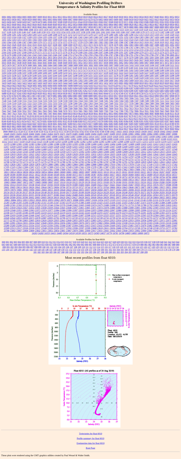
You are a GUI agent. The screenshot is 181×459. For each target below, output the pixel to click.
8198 (55, 119)
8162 (100, 116)
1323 (9, 37)
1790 (50, 50)
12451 (137, 147)
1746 (24, 47)
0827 (156, 24)
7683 (85, 111)
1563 (4, 42)
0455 (4, 22)
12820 (149, 162)
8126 (19, 116)
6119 (110, 85)
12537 (168, 149)
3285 (162, 57)
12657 (75, 157)
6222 (156, 85)
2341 (29, 55)
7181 (106, 101)
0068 (75, 19)
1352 (126, 37)
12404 (112, 144)
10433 (125, 131)
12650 (31, 157)
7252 (50, 103)
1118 (136, 29)
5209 (60, 73)
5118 (24, 68)
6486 (177, 91)
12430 (69, 147)
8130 (34, 116)
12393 (69, 144)
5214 (85, 73)
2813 (4, 57)
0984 (21, 29)
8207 (95, 119)
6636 (65, 93)
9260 (146, 126)
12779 (56, 162)
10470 (56, 134)
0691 (95, 24)
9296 (24, 129)
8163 (106, 116)
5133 (95, 68)
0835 (19, 27)
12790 (118, 162)
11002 (60, 136)
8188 (19, 119)
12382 (25, 144)
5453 (111, 83)
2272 (151, 52)
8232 (167, 119)
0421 (146, 19)
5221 (116, 73)
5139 (125, 68)
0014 (65, 17)
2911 (65, 57)
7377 (126, 103)
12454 (156, 147)
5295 (167, 75)
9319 (90, 129)
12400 (94, 144)
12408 (131, 144)
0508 (60, 22)
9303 (45, 129)
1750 (44, 47)
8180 (172, 116)
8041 (96, 113)
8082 (141, 113)
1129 (14, 32)
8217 (146, 119)
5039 (24, 63)
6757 (177, 93)
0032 (131, 17)
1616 (146, 42)
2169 (29, 52)
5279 (121, 75)
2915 (85, 57)
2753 (70, 55)
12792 (131, 162)
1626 (14, 45)
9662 (177, 129)
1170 (142, 32)
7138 (172, 98)
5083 (45, 65)
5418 (177, 80)
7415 (14, 106)
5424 (29, 83)
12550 (38, 152)
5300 (4, 78)
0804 (111, 24)
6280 (55, 88)
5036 (9, 63)
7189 (146, 101)
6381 (95, 91)
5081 (35, 65)
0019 (85, 17)
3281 (141, 57)
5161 (24, 70)
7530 (80, 106)
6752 (151, 93)
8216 (141, 119)
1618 (156, 42)
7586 (24, 108)
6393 (121, 91)
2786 (106, 55)
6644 (106, 93)
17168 (162, 164)
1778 (167, 47)
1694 (4, 47)
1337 (55, 37)
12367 (114, 141)
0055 (9, 19)
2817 (24, 57)
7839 (156, 111)
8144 (65, 116)
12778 (50, 162)
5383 (39, 80)
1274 (80, 35)
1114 (117, 29)
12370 (132, 141)
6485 (172, 91)
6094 (50, 85)
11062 (158, 136)
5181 (126, 70)
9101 (116, 126)
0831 (177, 24)
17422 (125, 167)
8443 (24, 124)
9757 (61, 131)
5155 (171, 68)
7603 (85, 108)
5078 (19, 65)
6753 (156, 93)
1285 (126, 35)
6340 (24, 91)
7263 (90, 103)
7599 (70, 108)
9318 (85, 129)
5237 (19, 75)
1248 (50, 35)
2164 (4, 52)
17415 (118, 167)
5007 (45, 60)
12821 (156, 162)
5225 (136, 73)
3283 (151, 57)
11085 (43, 139)
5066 (141, 63)
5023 (121, 60)
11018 (103, 136)
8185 (14, 119)
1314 (146, 35)
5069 (156, 63)
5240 (34, 75)
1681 (121, 45)
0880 (131, 27)
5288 (162, 75)
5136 (110, 68)
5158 (9, 70)
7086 (101, 98)
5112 (177, 65)
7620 (156, 108)
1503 (39, 40)
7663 (44, 111)
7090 (116, 98)
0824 (151, 24)
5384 (45, 80)
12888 (93, 164)
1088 (77, 29)
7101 (136, 98)
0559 (85, 22)
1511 (65, 40)
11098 (103, 139)
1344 (85, 37)
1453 (14, 40)
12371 (139, 141)
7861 (4, 113)
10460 (31, 134)
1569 (34, 42)
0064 (55, 19)
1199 (4, 35)
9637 (126, 129)
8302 (60, 121)
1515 (85, 40)
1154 (63, 32)
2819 (34, 57)
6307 (131, 88)
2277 (177, 52)
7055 (24, 98)
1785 (24, 50)
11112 (4, 141)
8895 (24, 126)
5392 (80, 80)
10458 (25, 134)
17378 (93, 167)
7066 (34, 98)
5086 (60, 65)
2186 (95, 52)
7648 (14, 111)
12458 (6, 149)
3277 (121, 57)
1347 (100, 37)
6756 (172, 93)
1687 (151, 45)
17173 (168, 164)
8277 (34, 121)
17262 (19, 167)
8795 (177, 124)
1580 (90, 42)
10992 (23, 136)
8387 (131, 121)
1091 (92, 29)
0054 (4, 19)
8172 (136, 116)
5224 (131, 73)
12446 (106, 147)
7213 (172, 101)
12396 (81, 144)
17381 (100, 167)
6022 (177, 83)
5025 (131, 60)
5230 (162, 73)
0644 (34, 24)
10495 (100, 134)
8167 (126, 116)
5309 (50, 78)
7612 (126, 108)
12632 (93, 154)
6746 (121, 93)
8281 (44, 121)
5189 (162, 70)
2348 (65, 55)
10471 (62, 134)
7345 (106, 103)
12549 (31, 152)
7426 (29, 106)
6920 (131, 96)
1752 (55, 47)
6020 (167, 83)
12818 (137, 162)
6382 (100, 91)
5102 (131, 65)
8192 (29, 119)
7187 (136, 101)
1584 (111, 42)
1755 (70, 47)
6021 (172, 83)
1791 (55, 50)
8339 (70, 121)
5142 (141, 68)
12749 (118, 159)
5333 (162, 78)
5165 (44, 70)
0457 (14, 22)
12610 (131, 152)
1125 (171, 29)
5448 (85, 83)
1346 (95, 37)
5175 (95, 70)
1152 (53, 32)
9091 (85, 126)
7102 (141, 98)
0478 (34, 22)
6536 (9, 93)
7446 (44, 106)
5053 (85, 63)
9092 (90, 126)
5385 (50, 80)
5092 (91, 65)
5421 (14, 83)
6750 (141, 93)
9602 (100, 129)
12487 (137, 149)
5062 (121, 63)
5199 (34, 73)
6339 (19, 91)
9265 (156, 126)
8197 (50, 119)
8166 (121, 116)
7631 (167, 108)
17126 (137, 164)
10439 (156, 131)
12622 (31, 154)
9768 (107, 131)
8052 (106, 113)
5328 (136, 78)
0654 (75, 24)
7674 (75, 111)
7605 (95, 108)
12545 (25, 152)
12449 (125, 147)
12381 (19, 144)
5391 (75, 80)
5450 (95, 83)
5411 (141, 80)
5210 (65, 73)
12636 (118, 154)
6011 (146, 83)
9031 (75, 126)
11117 (16, 141)
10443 (169, 131)
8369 (80, 121)
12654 (56, 157)
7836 (151, 111)
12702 (125, 157)
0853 (65, 27)
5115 (14, 68)
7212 (167, 101)
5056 (95, 63)
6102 (85, 85)
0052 (172, 17)
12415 (168, 144)
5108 (162, 65)
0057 (19, 19)
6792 (4, 96)
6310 (146, 88)
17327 (62, 167)
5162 (29, 70)
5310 (55, 78)
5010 (60, 60)
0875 (111, 27)
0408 (126, 19)
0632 (4, 24)
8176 (156, 116)
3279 (131, 57)
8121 (4, 116)
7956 (29, 113)
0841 (44, 27)
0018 (80, 17)
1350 (116, 37)
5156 (176, 68)
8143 (60, 116)
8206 (90, 119)
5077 (14, 65)
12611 (137, 152)
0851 (55, 27)
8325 (65, 121)
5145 (156, 68)
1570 (39, 42)
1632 (29, 45)
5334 (167, 78)
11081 (24, 139)
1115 (122, 29)
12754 (143, 159)
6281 (60, 88)
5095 (106, 65)
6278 (45, 88)
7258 (70, 103)
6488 (4, 93)
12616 (168, 152)
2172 (44, 52)
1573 (55, 42)
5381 (34, 80)
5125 (59, 68)
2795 (146, 55)
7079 (65, 98)
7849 (167, 111)
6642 (95, 93)
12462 (31, 149)
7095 (126, 98)
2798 (162, 55)
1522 (121, 40)
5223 (126, 73)
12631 (87, 154)
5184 (141, 70)
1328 (29, 37)
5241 (39, 75)
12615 (162, 152)
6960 (156, 96)
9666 (5, 131)
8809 (4, 126)
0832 (4, 27)
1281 (116, 35)
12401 (100, 144)
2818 (29, 57)
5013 (75, 60)
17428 (131, 167)
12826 (13, 164)
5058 (106, 63)
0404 (106, 19)
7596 (55, 108)
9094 (95, 126)
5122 (44, 68)
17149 (149, 164)
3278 (126, 57)
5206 (45, 73)
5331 (151, 78)
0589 (151, 22)
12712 (156, 157)
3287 (172, 57)
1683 (131, 45)
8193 (34, 119)
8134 (39, 116)
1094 (107, 29)
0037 (151, 17)
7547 (100, 106)
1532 (146, 40)
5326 (126, 78)
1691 (167, 45)
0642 (24, 24)
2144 (85, 50)
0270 (90, 19)
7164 (80, 101)
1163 (108, 32)
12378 (176, 141)
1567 (24, 42)
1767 (131, 47)
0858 (90, 27)
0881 (136, 27)
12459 (13, 149)
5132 (90, 68)
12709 (143, 157)
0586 (146, 22)
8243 (177, 119)
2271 (146, 52)
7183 (116, 101)
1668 (65, 45)
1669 (70, 45)
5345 (4, 80)
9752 (46, 131)
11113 (10, 141)
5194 (9, 73)
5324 (116, 78)
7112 (157, 98)
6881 (55, 96)
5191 (172, 70)
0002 (9, 17)
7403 (172, 103)
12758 (162, 159)
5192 (177, 70)
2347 (60, 55)
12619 (13, 154)
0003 (14, 17)
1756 (75, 47)
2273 (156, 52)
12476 (75, 149)
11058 (152, 136)
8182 (177, 116)
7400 (167, 103)
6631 (45, 93)
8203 (75, 119)
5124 (54, 68)
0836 (24, 27)
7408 (4, 106)
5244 (55, 75)
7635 (172, 108)
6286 (85, 88)
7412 (9, 106)
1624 (4, 45)
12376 (164, 141)
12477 (81, 149)
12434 (87, 147)
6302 (106, 88)
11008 (79, 136)
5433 (50, 83)
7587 (29, 108)
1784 (19, 50)
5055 (90, 63)
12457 (174, 147)
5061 (116, 63)
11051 (121, 136)
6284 (75, 88)
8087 (152, 113)
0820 (131, 24)
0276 (95, 19)
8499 (146, 124)
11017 (97, 136)
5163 (34, 70)
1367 (151, 37)
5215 (90, 73)
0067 (70, 19)
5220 (111, 73)
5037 (14, 63)
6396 (131, 91)
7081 (75, 98)
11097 (97, 139)
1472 (19, 40)
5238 (24, 75)
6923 (146, 96)
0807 (121, 24)
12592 (81, 152)
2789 (121, 55)
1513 (75, 40)
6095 (55, 85)
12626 (56, 154)
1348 (106, 37)
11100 (115, 139)
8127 (24, 116)
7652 (24, 111)
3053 (100, 57)
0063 (50, 19)
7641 (177, 108)
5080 (29, 65)
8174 (146, 116)
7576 (4, 108)
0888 (156, 27)
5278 (116, 75)
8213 (126, 119)
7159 (65, 101)
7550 (111, 106)
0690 (90, 24)
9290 (4, 129)
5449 (90, 83)
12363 (89, 141)
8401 (172, 121)
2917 (95, 57)
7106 (146, 98)
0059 (29, 19)
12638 (131, 154)
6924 (151, 96)
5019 (106, 60)
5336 (172, 78)
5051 (75, 63)
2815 (14, 57)
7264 (95, 103)
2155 (141, 50)
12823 (168, 162)
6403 (151, 91)
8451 (45, 124)
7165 (85, 101)
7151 (24, 101)
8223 (156, 119)
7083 (85, 98)
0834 (14, 27)
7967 (35, 113)
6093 (45, 85)
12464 (37, 149)
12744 (93, 159)
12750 (125, 159)
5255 (106, 75)
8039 (91, 113)
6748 (131, 93)
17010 (112, 164)
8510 (157, 124)
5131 (85, 68)
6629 (34, 93)
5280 (126, 75)
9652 (151, 129)
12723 (13, 159)
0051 (167, 17)
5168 (60, 70)
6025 (14, 85)
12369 (126, 141)
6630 (39, 93)
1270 (60, 35)
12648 (19, 157)
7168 (101, 101)
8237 (172, 119)
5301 (9, 78)
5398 (101, 80)
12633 (100, 154)
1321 (177, 35)
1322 (4, 37)
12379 (6, 144)
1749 (39, 47)
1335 (44, 37)
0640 (14, 24)
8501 (151, 124)
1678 (111, 45)
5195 (14, 73)
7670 (65, 111)
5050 (70, 63)
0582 (136, 22)
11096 (91, 139)
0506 (50, 22)
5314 (65, 78)
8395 (162, 121)
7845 (162, 111)
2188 (106, 52)
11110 (169, 139)
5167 (55, 70)
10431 (119, 131)
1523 (126, 40)
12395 (75, 144)
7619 (151, 108)
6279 (50, 88)
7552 (116, 106)
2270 (141, 52)
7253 (55, 103)
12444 (93, 147)
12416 (174, 144)
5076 (9, 65)
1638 (55, 45)
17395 (112, 167)
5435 (60, 83)
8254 (24, 121)
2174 (55, 52)
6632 (50, 93)
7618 (146, 108)
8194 (39, 119)
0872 (95, 27)
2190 (116, 52)
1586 (121, 42)
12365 (101, 141)
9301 (34, 129)
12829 (31, 164)
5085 (55, 65)
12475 (69, 149)
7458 (50, 106)
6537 (14, 93)
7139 (177, 98)
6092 (40, 85)
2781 (80, 55)
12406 (118, 144)
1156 (73, 32)
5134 (100, 68)
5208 (55, 73)
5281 (131, 75)
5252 (95, 75)
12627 (62, 154)
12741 (81, 159)
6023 (4, 85)
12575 (75, 152)
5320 (95, 78)
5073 (172, 63)
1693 (177, 45)
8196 (45, 119)
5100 (121, 65)
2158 (156, 50)
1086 (66, 29)
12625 (50, 154)
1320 (172, 35)
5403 (126, 80)
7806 (136, 111)
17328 (69, 167)
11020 (115, 136)
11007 (73, 136)
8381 (111, 121)
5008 (50, 60)
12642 (156, 154)
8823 (14, 126)
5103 (136, 65)
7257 (65, 103)
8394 (156, 121)
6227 (4, 88)
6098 (70, 85)
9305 (55, 129)
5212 (75, 73)
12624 (44, 154)
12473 (62, 149)
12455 (162, 147)
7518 (75, 106)
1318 (167, 35)
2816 (19, 57)
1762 (106, 47)
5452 (106, 83)
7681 (80, 111)
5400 (111, 80)
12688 (94, 157)
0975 (15, 29)
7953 (24, 113)
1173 (157, 32)
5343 (177, 78)
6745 (116, 93)
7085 (95, 98)
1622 (172, 42)
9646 (141, 129)
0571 (126, 22)
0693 (106, 24)
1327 (24, 37)
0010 (45, 17)
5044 (39, 63)
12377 (170, 141)
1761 (100, 47)
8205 (85, 119)
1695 (9, 47)
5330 (146, 78)
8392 (146, 121)
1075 (41, 29)
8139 (50, 116)
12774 (31, 162)
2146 (95, 50)
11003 (67, 136)
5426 (39, 83)
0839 (34, 27)
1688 (156, 45)
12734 (62, 159)
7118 (162, 98)
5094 (101, 65)
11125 (39, 141)
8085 (147, 113)
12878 (37, 164)
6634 (60, 93)
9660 (172, 129)
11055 (140, 136)
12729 (44, 159)
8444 (29, 124)
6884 (70, 96)
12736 (69, 159)
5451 (101, 83)
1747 (29, 47)
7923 (14, 113)
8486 (121, 124)
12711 (149, 157)
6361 (80, 91)
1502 (34, 40)
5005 (34, 60)
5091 (85, 65)
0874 (106, 27)
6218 (141, 85)
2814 (9, 57)
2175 (60, 52)
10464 (50, 134)
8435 (19, 124)
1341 (75, 37)
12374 (157, 141)
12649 (25, 157)
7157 (55, 101)
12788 (112, 162)
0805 (116, 24)
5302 (14, 78)
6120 (115, 85)
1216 (44, 35)
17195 (6, 167)
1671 (80, 45)
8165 (116, 116)
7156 (50, 101)
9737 (25, 131)
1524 (131, 40)
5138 (120, 68)
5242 (44, 75)
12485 (131, 149)
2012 (75, 50)
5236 (14, 75)
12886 (87, 164)
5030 (156, 60)
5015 (85, 60)
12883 (69, 164)
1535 (156, 40)
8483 (111, 124)
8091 (162, 113)
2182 (90, 52)
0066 (65, 19)
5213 (80, 73)
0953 (5, 29)
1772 (151, 47)
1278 (100, 35)
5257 (111, 75)
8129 (29, 116)
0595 (177, 22)
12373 (151, 141)
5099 (116, 65)
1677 (106, 45)
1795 (65, 50)
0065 (60, 19)
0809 (126, 24)
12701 (118, 157)
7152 (29, 101)
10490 (87, 134)
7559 (141, 106)
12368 (120, 141)
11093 (79, 139)
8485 (116, 124)
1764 (116, 47)
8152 (90, 116)
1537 (167, 40)
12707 (131, 157)
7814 (141, 111)
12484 (125, 149)
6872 (29, 96)
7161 (75, 101)
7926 (19, 113)
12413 (162, 144)
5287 (156, 75)
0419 (136, 19)
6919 (126, 96)
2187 (100, 52)
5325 (121, 78)
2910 (60, 57)
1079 (61, 29)
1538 (172, 40)
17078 (131, 164)
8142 (55, 116)
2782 (85, 55)
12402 (106, 144)
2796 (151, 55)
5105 (147, 65)
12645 (174, 154)
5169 (65, 70)
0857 (85, 27)
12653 (50, 157)
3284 (156, 57)
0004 (19, 17)
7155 (45, 101)
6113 (96, 85)
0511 (75, 22)
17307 (44, 167)
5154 (166, 68)
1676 (100, 45)
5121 (39, 68)
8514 (167, 124)
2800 (172, 55)
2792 (136, 55)
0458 (19, 22)
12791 (125, 162)
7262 (85, 103)
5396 (90, 80)
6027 (24, 85)
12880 (50, 164)
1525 (136, 40)
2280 (14, 55)
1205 (34, 35)
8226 (162, 119)
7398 (162, 103)
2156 (146, 50)
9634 (121, 129)
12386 (50, 144)
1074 (36, 29)
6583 (24, 93)
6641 (90, 93)
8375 (95, 121)
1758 (85, 47)
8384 (126, 121)
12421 (31, 147)
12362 (83, 141)
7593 (39, 108)
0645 (39, 24)
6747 (126, 93)
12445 (100, 147)
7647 (9, 111)
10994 (30, 136)
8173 (141, 116)
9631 (111, 129)
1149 (38, 32)
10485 (75, 134)
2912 (70, 57)
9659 (167, 129)
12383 (31, 144)
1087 (71, 29)
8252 (14, 121)
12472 (56, 149)
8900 (44, 126)
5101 (126, 65)
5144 (151, 68)
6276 (34, 88)
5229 (156, 73)
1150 (43, 32)
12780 (62, 162)
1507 (50, 40)
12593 (87, 152)
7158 (60, 101)
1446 (162, 37)
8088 (157, 113)
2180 (80, 52)
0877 (121, 27)
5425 (34, 83)
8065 (116, 113)
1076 (46, 29)
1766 (126, 47)
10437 (150, 131)
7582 (14, 108)
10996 (42, 136)
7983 (45, 113)
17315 (56, 167)
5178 (111, 70)
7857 (177, 111)
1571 (44, 42)
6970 (177, 96)
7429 (34, 106)
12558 (56, 152)
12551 (44, 152)
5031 (162, 60)
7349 (111, 103)
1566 (19, 42)
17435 (143, 167)
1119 (141, 29)
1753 (60, 47)
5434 (55, 83)
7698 (95, 111)
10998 (54, 136)
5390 (70, 80)
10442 (162, 131)
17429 (137, 167)
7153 (34, 101)
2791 (131, 55)
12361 (76, 141)
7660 (34, 111)
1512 (70, 40)
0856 (80, 27)
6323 (156, 88)
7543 (90, 106)
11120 (28, 141)
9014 (55, 126)
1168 (132, 32)
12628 (69, 154)
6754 (162, 93)
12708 (137, 157)
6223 (161, 85)
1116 (127, 29)
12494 (149, 149)
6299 (90, 88)
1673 (90, 45)
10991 (17, 136)
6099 (75, 85)
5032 (167, 60)
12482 (112, 149)
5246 (65, 75)
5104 (141, 65)
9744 (31, 131)
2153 (131, 50)
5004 (29, 60)
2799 (167, 55)
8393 (151, 121)
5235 (9, 75)
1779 (172, 47)
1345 (90, 37)
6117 (106, 85)
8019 (75, 113)
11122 (33, 141)
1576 (70, 42)
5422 (19, 83)
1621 (167, 42)
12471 (50, 149)
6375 (90, 91)
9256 (136, 126)
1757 (80, 47)
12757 (156, 159)
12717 (174, 157)
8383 (121, 121)
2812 (177, 55)
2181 (85, 52)
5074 (177, 63)
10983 (143, 134)
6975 (9, 98)
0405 (111, 19)
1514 (80, 40)
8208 (101, 119)
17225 (13, 167)
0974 (10, 29)
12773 (25, 162)
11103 (133, 139)
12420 (25, 147)
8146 (75, 116)
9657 (162, 129)
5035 (4, 63)
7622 (162, 108)
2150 (116, 50)
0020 (90, 17)
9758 (66, 131)
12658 (81, 157)
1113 (112, 29)
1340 (70, 37)
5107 (157, 65)
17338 (75, 167)
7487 (60, 106)
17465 (156, 167)
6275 (29, 88)
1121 (151, 29)
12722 (6, 159)
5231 (167, 73)
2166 (14, 52)
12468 (44, 149)
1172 (152, 32)
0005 (24, 17)
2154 (136, 50)
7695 (90, 111)
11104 (139, 139)
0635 (9, 24)
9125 (121, 126)
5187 (151, 70)
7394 (156, 103)
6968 (172, 96)
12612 (143, 152)
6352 (34, 91)
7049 (19, 98)
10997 (48, 136)
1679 (116, 45)
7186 (131, 101)
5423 (24, 83)
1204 (29, 35)
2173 (50, 52)
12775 (37, 162)
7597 (60, 108)
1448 (167, 37)
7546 (95, 106)
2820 (39, 57)
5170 (70, 70)
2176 (65, 52)
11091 (67, 139)
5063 (126, 63)
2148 (106, 50)
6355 (50, 91)
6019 (162, 83)
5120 (34, 68)
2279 (9, 55)
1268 (55, 35)
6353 (39, 91)
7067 (39, 98)
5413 (151, 80)
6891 (95, 96)
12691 (100, 157)
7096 (131, 98)
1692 (172, 45)
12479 (93, 149)
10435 (138, 131)
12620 (19, 154)
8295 (55, 121)
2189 (111, 52)
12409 (137, 144)
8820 (9, 126)
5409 (131, 80)
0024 (95, 17)
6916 (111, 96)
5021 (116, 60)
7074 (50, 98)
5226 (141, 73)
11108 (163, 139)
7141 (9, 101)
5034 (177, 60)
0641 (19, 24)
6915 (106, 96)
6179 (131, 85)
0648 (50, 24)
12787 (106, 162)
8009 (65, 113)
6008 (136, 83)
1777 (162, 47)
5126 (64, 68)
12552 (50, 152)
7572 (172, 106)
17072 (125, 164)
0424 (162, 19)
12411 (149, 144)
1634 (39, 45)
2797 (156, 55)
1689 (162, 45)
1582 (100, 42)
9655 (156, 129)
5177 (106, 70)
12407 (125, 144)
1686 (146, 45)
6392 (116, 91)
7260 (75, 103)
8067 (126, 113)
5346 (9, 80)
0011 (50, 17)
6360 (75, 91)
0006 (29, 17)
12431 (75, 147)
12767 (174, 159)
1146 (23, 32)
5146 (161, 68)
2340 (24, 55)
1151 (48, 32)
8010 (70, 113)
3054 (106, 57)
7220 (19, 103)
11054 (133, 136)
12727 (31, 159)
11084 (37, 139)
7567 (156, 106)
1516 (90, 40)
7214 (177, 101)
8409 (9, 124)
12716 (168, 157)
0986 (26, 29)
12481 (106, 149)
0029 (116, 17)
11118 (22, 141)
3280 (136, 57)
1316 (156, 35)
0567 (106, 22)
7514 (70, 106)
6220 (151, 85)
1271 (65, 35)
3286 (167, 57)
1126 (176, 29)
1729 (19, 47)
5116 (19, 68)
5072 (167, 63)
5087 (65, 65)
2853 (50, 57)
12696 (106, 157)
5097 (111, 65)
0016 (75, 17)
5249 (80, 75)
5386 (55, 80)
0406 (116, 19)
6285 (80, 88)
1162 (103, 32)
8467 (65, 124)
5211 (70, 73)
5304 (24, 78)
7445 (39, 106)
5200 (39, 73)
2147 (100, 50)
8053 (111, 113)
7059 (29, 98)
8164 (111, 116)
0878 (126, 27)
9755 (56, 131)
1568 (29, 42)
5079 (24, 65)
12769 (13, 162)
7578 (9, 108)
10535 (118, 134)
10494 (93, 134)
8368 (75, 121)
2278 (4, 55)
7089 (111, 98)
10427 (113, 131)
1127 (4, 32)
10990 (11, 136)
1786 (29, 50)
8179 (167, 116)
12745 (100, 159)
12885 (81, 164)
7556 (126, 106)
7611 (121, 108)
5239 (29, 75)
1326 (19, 37)
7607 (106, 108)
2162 (172, 50)
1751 (50, 47)
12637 (125, 154)
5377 (19, 80)
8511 (162, 124)
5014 (80, 60)
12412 (156, 144)
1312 (136, 35)
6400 (141, 91)
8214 (131, 119)
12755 (149, 159)
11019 (109, 136)
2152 (126, 50)
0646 (44, 24)
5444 (65, 83)
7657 (29, 111)
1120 (146, 29)
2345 (50, 55)
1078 (56, 29)
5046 (50, 63)
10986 (162, 134)
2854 (55, 57)
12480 (100, 149)
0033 (136, 17)
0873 (100, 27)
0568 (111, 22)
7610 (116, 108)
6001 (121, 83)
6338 (14, 91)
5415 (162, 80)
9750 (41, 131)
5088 (70, 65)
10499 (112, 134)
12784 (87, 162)
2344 (44, 55)
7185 (126, 101)
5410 (136, 80)
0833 (9, 27)
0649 (55, 24)
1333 (34, 37)
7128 (166, 98)
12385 (44, 144)
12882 (62, 164)
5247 (70, 75)
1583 (106, 42)
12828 (25, 164)
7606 (101, 108)
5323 (111, 78)
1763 (111, 47)
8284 (50, 121)
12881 (56, 164)
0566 (100, 22)
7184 (121, 101)
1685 (141, 45)
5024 (126, 60)
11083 (31, 139)
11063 (164, 136)
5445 (70, 83)
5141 (136, 68)
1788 (39, 50)
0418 (131, 19)
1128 (9, 32)
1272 (70, 35)
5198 (29, 73)
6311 (151, 88)
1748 (34, 47)
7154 (39, 101)
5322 (106, 78)
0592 (162, 22)
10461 (37, 134)
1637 (50, 45)
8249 (9, 121)
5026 (136, 60)
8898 (34, 126)
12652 (44, 157)
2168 (24, 52)
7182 (111, 101)
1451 (4, 40)
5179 (116, 70)
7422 (19, 106)
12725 (25, 159)
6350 (29, 91)
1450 (177, 37)
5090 (80, 65)
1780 (177, 47)
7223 (34, 103)
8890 (19, 126)
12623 (37, 154)
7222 (29, 103)
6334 (172, 88)
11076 (18, 139)
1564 (9, 42)
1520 (111, 40)
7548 (106, 106)
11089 (55, 139)
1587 (126, 42)
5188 (156, 70)
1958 (70, 50)
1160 (93, 32)
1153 (58, 32)
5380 (29, 80)
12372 (145, 141)
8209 (106, 119)
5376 (14, 80)
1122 (156, 29)
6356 (55, 91)
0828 (162, 24)
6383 (106, 91)
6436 (156, 91)
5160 (19, 70)
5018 (100, 60)
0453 (172, 19)
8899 (39, 126)
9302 (39, 129)
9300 (29, 129)
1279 (106, 35)
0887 (151, 27)
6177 (126, 85)
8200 (65, 119)
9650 (146, 129)
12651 (38, 157)
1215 (39, 35)
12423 (37, 147)
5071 (162, 63)
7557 (131, 106)
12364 (95, 141)
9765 (97, 131)
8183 (4, 119)
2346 (55, 55)
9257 (141, 126)
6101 (80, 85)
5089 (75, 65)
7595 (50, 108)
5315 (70, 78)
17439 (149, 167)
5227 (146, 73)
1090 (87, 29)
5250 (85, 75)
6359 (70, 91)
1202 (19, 35)
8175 (151, 116)
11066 (176, 136)
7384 (146, 103)
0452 (167, 19)
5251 (90, 75)
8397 (167, 121)
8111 (172, 113)
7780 (121, 111)
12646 (6, 157)
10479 (69, 134)
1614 (136, 42)
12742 (87, 159)
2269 (136, 52)
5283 (141, 75)
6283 (70, 88)
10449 (6, 134)
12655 (62, 157)
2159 (162, 50)
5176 (100, 70)
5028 (146, 60)
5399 (106, 80)
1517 (95, 40)
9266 (162, 126)
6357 (60, 91)
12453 (149, 147)
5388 (60, 80)
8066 (121, 113)
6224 (166, 85)
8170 (131, 116)
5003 (24, 60)
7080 (70, 98)
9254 (131, 126)
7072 (45, 98)
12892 (106, 164)
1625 (9, 45)
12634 (106, 154)
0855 (75, 27)
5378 (24, 80)
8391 (141, 121)
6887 (80, 96)
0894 (172, 27)
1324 (14, 37)
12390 (62, 144)
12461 (25, 149)
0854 (70, 27)
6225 (171, 85)
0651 (65, 24)
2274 (162, 52)
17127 (143, 164)
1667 (60, 45)
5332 (156, 78)
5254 (100, 75)
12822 (162, 162)
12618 (6, 154)
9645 (136, 129)
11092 (73, 139)
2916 (90, 57)
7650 (19, 111)
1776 (156, 47)
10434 (131, 131)
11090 (61, 139)
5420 (9, 83)
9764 (92, 131)
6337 (9, 91)
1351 (121, 37)
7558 (136, 106)
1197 (172, 32)
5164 (39, 70)
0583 (141, 22)
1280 (111, 35)
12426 (50, 147)
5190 (167, 70)
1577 (75, 42)
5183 (136, 70)
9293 (14, 129)
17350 (87, 167)
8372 (85, 121)
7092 (121, 98)
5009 (55, 60)
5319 (90, 78)
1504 (45, 40)
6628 (29, 93)
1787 (34, 50)
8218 (151, 119)
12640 (143, 154)
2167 (19, 52)
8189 (24, 119)
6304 (116, 88)
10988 (174, 134)
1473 (24, 40)
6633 (55, 93)
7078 (60, 98)
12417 (6, 147)
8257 (29, 121)
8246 (4, 121)
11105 (145, 139)
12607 (112, 152)
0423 (156, 19)
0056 (14, 19)
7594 (45, 108)
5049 (65, 63)
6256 (24, 88)
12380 (13, 144)
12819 (143, 162)
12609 (125, 152)
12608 (118, 152)
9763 (87, 131)
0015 (70, 17)
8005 (55, 113)
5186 (146, 70)
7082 (80, 98)
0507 (55, 22)
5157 (4, 70)
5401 (116, 80)
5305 (29, 78)
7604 (90, 108)
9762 (81, 131)
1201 (14, 35)
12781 (69, 162)
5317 (80, 78)
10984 (149, 134)
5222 (121, 73)
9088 (80, 126)
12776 (44, 162)
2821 (45, 57)
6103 (91, 85)
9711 (15, 131)
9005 (50, 126)
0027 (106, 17)
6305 (121, 88)
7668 (60, 111)
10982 (137, 134)
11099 (110, 139)
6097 (65, 85)
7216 (9, 103)
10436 (144, 131)
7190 (151, 101)
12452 (143, 147)
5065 (136, 63)
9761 (76, 131)
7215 (4, 103)
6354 (44, 91)
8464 (60, 124)
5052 (80, 63)
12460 (19, 149)
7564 (151, 106)
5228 (151, 73)
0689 (85, 24)
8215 (136, 119)
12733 (56, 159)
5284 (146, 75)
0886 (146, 27)
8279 (39, 121)
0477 (29, 22)
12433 (81, 147)
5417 (172, 80)
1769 (141, 47)
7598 (65, 108)
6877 (44, 96)
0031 (126, 17)
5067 (146, 63)
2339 (19, 55)
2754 (75, 55)
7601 (80, 108)
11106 (151, 139)
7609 (111, 108)
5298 (172, 75)
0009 (39, 17)
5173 (85, 70)
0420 (141, 19)
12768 (6, 162)
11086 (49, 139)
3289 (4, 60)
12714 (162, 157)
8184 (9, 119)
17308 (50, 167)
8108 (167, 113)
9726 (20, 131)
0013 (60, 17)
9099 (111, 126)
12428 (56, 147)
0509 (65, 22)
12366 (108, 141)
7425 (24, 106)
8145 (70, 116)
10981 (131, 134)
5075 (4, 65)
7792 (131, 111)
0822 (141, 24)
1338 (60, 37)
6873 (34, 96)
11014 (91, 136)
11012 (85, 136)
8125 (14, 116)
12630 (81, 154)
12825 (6, 164)
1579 (85, 42)
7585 (19, 108)
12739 (75, 159)
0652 (70, 24)
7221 (24, 103)
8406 (177, 121)
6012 (151, 83)
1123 (161, 29)
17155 (156, 164)
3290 (9, 60)
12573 (69, 152)
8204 (80, 119)
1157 (78, 32)
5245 (60, 75)
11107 (157, 139)
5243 (50, 75)
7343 (100, 103)
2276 (172, 52)
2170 (34, 52)
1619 (162, 42)
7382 (141, 103)
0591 (156, 22)
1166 (122, 32)
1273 (75, 35)
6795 (19, 96)
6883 (65, 96)
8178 (162, 116)
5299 (177, 75)
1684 (136, 45)
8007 (60, 113)
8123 (9, 116)
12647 (13, 157)
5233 (177, 73)
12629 (75, 154)
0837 (29, 27)
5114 (9, 68)
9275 (172, 126)
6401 (146, 91)
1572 (50, 42)
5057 (100, 63)
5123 (49, 68)
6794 (14, 96)
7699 (100, 111)
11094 (85, 139)
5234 (4, 75)
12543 (19, 152)
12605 (100, 152)
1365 (141, 37)
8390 (136, 121)
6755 (167, 93)
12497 (162, 149)
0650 (60, 24)
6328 (162, 88)
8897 (29, 126)
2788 (116, 55)
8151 (85, 116)
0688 (80, 24)
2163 (177, 50)
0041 (162, 17)
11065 (170, 136)
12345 (52, 141)
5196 (19, 73)
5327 (131, 78)
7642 (4, 111)
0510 (70, 22)
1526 (141, 40)
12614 (156, 152)
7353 (121, 103)
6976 (14, 98)
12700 (112, 157)
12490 (143, 149)
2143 (80, 50)
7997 (50, 113)
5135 (105, 68)
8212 (121, 119)
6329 (167, 88)
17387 (106, 167)
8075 (131, 113)
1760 (95, 47)
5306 (34, 78)
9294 (19, 129)
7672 (70, 111)
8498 (141, 124)
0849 (50, 27)
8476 (85, 124)
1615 (141, 42)
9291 (9, 129)
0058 (24, 19)
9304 (50, 129)
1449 (172, 37)
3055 (111, 57)
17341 (81, 167)
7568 (162, 106)
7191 (157, 101)
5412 (146, 80)
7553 (121, 106)
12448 (118, 147)
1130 (19, 32)
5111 (172, 65)
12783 (81, 162)
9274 (167, 126)
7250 (39, 103)
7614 (136, 108)
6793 (9, 96)
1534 (151, 40)
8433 (14, 124)
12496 (156, 149)
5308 (45, 78)
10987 (168, 134)
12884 (75, 164)
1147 (28, 32)
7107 (151, 98)
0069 (80, 19)
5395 (85, 80)
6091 (35, 85)
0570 (121, 22)
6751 (146, 93)
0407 (121, 19)
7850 (172, 111)
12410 (143, 144)
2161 (167, 50)
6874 (39, 96)
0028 (111, 17)
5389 (65, 80)
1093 (102, 29)
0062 (45, 19)
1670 (75, 45)
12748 (112, 159)
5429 (45, 83)
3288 (177, 57)
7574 (177, 106)
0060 (34, 19)
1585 (116, 42)
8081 (136, 113)
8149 (80, 116)
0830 (172, 24)
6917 (116, 96)
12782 (75, 162)
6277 (39, 88)
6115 (101, 85)
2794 (141, 55)
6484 (167, 91)
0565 (95, 22)
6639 (80, 93)
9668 (10, 131)
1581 (95, 42)
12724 (19, 159)
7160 (70, 101)
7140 (4, 101)
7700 (106, 111)
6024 (9, 85)
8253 (19, 121)
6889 (90, 96)
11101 (121, 139)
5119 (29, 68)
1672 (85, 45)
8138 (44, 116)
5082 (40, 65)
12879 (44, 164)
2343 (39, 55)
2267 (126, 52)
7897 (9, 113)
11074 (12, 139)
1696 (14, 47)
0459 (24, 22)
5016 (90, 60)
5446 (75, 83)
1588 (131, 42)
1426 (156, 37)
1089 (82, 29)
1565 (14, 42)
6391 (111, 91)
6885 (75, 96)
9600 (95, 129)
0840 (39, 27)
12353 (58, 141)
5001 (14, 60)
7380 (136, 103)
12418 (13, 147)
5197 (24, 73)
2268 (131, 52)
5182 (131, 70)
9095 (100, 126)
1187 (162, 32)
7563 (146, 106)
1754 (65, 47)
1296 (131, 35)
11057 (146, 136)
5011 (65, 60)
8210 (111, 119)
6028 (29, 85)
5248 (75, 75)
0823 (146, 24)
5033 (172, 60)
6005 (131, 83)
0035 (146, 17)
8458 (50, 124)
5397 (95, 80)
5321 (100, 78)
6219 (146, 85)
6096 (60, 85)
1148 (33, 32)
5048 (60, 63)
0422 (151, 19)
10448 (175, 131)
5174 (90, 70)
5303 (19, 78)
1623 (177, 42)
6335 (177, 88)
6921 (136, 96)
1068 (31, 29)
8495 (131, 124)
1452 (9, 40)
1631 (24, 45)
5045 (44, 63)
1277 (95, 35)
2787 (111, 55)
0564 (90, 22)
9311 (65, 129)
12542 (13, 152)
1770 (146, 47)
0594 (172, 22)
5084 (50, 65)
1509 (55, 40)
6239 (19, 88)
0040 (156, 17)
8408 (4, 124)
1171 (147, 32)
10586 (125, 134)
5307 (39, 78)
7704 (111, 111)
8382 (116, 121)
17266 (25, 167)
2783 (90, 55)
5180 (121, 70)
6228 (9, 88)
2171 (39, 52)
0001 (4, 17)
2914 (80, 57)
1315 (151, 35)
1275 (85, 35)
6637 (70, 93)
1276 (90, 35)
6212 (136, 85)
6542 (19, 93)
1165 (118, 32)
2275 (167, 52)
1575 (65, 42)
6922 (141, 96)
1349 (111, 37)
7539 (85, 106)
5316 (75, 78)
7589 (34, 108)
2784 (95, 55)
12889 (100, 164)
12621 (25, 154)
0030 (121, 17)
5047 (55, 63)
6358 (65, 91)
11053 (127, 136)
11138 (45, 141)
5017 (95, 60)
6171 (120, 85)
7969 (40, 113)
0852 (60, 27)
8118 (177, 113)
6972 (4, 98)
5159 (14, 70)
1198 (177, 32)
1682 (126, 45)
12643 (162, 154)
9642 (131, 129)
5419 (4, 83)
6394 (126, 91)
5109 (167, 65)
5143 (146, 68)
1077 (51, 29)
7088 (106, 98)
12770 (19, 162)
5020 (111, 60)
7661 (39, 111)
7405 (177, 103)
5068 (151, 63)
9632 (116, 129)
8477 (90, 124)
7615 (141, 108)
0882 (141, 27)
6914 (100, 96)
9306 (60, 129)
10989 (5, 136)
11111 (174, 139)
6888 (85, 96)
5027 (141, 60)
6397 (136, 91)
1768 (136, 47)
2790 (126, 55)
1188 (167, 32)
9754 (51, 131)
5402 (121, 80)
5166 (50, 70)
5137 (115, 68)
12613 (149, 152)
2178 (70, 52)
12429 (62, 147)
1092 (97, 29)
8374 (90, 121)
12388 (56, 144)
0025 (100, 17)
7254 (60, 103)
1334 (39, 37)
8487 (126, 124)
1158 (83, 32)
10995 (36, 136)
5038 (19, 63)
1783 (14, 50)
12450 (131, 147)
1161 (98, 32)
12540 (174, 149)
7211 (162, 101)
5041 (34, 63)
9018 (65, 126)
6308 (136, 88)
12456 (168, 147)
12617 (174, 152)
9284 (177, 126)
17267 (31, 167)
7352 (116, 103)
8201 (70, 119)
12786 (100, 162)
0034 (141, 17)
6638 (75, 93)
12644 (168, 154)
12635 (112, 154)
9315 (80, 129)
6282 (65, 88)
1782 (9, 50)
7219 (14, 103)
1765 (121, 47)
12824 (174, 162)
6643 (101, 93)
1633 (34, 45)
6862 (24, 96)
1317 (162, 35)
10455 (13, 134)
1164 (113, 32)
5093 (96, 65)
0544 (80, 22)
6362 (85, 91)
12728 (37, 159)
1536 (162, 40)
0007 (34, 17)
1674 (95, 45)
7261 (80, 103)
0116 (85, 19)
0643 (29, 24)
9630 (106, 129)
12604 (94, 152)
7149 (14, 101)
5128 (75, 68)
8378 (100, 121)
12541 (6, 152)
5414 (156, 80)
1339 (65, 37)
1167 (127, 32)
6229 (14, 88)
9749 (36, 131)
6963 (162, 96)
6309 (141, 88)
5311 (60, 78)
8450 (39, 124)
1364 (136, 37)
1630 (19, 45)
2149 (111, 50)
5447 (80, 83)
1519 (106, 40)
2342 (34, 55)
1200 (9, 35)
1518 (100, 40)
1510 (60, 40)
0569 (116, 22)
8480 (95, 124)
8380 (106, 121)
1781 (4, 50)
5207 (50, 73)
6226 (176, 85)
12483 (118, 149)
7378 (131, 103)
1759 (90, 47)
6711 (111, 93)
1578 (80, 42)
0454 (177, 19)
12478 (87, 149)
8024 (80, 113)
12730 (50, 159)
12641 (149, 154)
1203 (24, 35)
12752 (137, 159)
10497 (106, 134)
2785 (100, 55)
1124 (166, 29)
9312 (70, 129)
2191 (121, 52)
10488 (81, 134)
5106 (152, 65)
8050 (101, 113)
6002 (126, 83)
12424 (44, 147)
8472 (75, 124)
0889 (162, 27)
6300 (95, 88)
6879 (50, 96)
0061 (39, 19)
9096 (106, 126)
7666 (55, 111)
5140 (131, 68)
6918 (121, 96)
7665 (50, 111)
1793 (60, 50)
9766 (102, 131)
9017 (60, 126)
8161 (95, 116)
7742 (116, 111)
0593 (167, 22)
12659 (87, 157)
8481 (101, 124)
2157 (151, 50)
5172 (80, 70)
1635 (44, 45)
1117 (131, 29)
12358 (64, 141)
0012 (55, 17)
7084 (90, 98)
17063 (118, 164)
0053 (177, 17)
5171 (75, 70)
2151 (121, 50)
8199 (60, 119)
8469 (70, 124)
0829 (167, 24)
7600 (75, 108)
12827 (19, 164)
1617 (151, 42)
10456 (19, 134)
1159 (88, 32)
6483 (162, 91)
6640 (85, 93)
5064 (131, 63)
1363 (131, 37)
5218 (106, 73)
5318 (85, 78)
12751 (131, 159)
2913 (75, 57)
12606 (106, 152)
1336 (50, 37)
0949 (177, 27)
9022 (70, 126)
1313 (141, 35)
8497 (136, 124)
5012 (70, 60)
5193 (4, 73)
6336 (4, 91)
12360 (70, 141)
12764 (168, 159)
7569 (167, 106)
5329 (141, 78)
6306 (126, 88)
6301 (101, 88)
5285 (151, 75)
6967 (167, 96)
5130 (80, 68)
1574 (60, 42)
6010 (141, 83)
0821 (136, 24)
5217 (100, 73)
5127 (69, 68)
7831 (146, 111)
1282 (121, 35)
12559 (62, 152)
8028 (85, 113)
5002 (19, 60)
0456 (9, 22)
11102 (127, 139)
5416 (167, 80)
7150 (19, 101)
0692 (100, 24)
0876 (116, 27)
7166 (90, 101)
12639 (137, 154)
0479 (39, 22)
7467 (55, 106)
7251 (44, 103)
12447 (112, 147)
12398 (87, 144)
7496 (65, 106)
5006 (39, 60)
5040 (29, 63)
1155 (68, 32)
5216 (95, 73)
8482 (106, 124)
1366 (146, 37)
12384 (38, 144)
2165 (9, 52)
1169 (137, 32)
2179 (75, 52)
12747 (106, 159)
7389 (151, 103)
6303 (111, 88)
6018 (156, 83)
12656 (69, 157)
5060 (111, 63)
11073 (6, 139)
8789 (172, 124)
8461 (55, 124)
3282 (146, 57)
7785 (126, 111)
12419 (19, 147)
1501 (29, 40)
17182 (174, 164)
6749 (136, 93)
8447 (34, 124)
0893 (167, 27)
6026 (19, 85)
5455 (116, 83)
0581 (131, 22)
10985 (156, 134)
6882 (60, 96)
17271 (37, 167)
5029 (151, 60)
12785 (93, 162)
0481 (45, 22)
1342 (80, 37)
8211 (116, 119)
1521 (116, 40)
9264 (151, 126)
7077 (55, 98)
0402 (100, 19)
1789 (44, 50)
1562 (177, 40)
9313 (75, 129)
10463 (44, 134)
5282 (136, 75)
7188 (141, 101)
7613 (131, 108)
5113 (4, 68)
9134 (126, 126)
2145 (90, 50)
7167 (95, 101)
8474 (80, 124)
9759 (71, 131)
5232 (172, 73)
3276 (116, 57)
